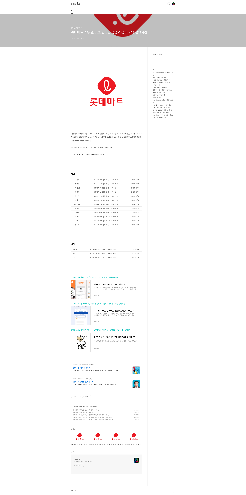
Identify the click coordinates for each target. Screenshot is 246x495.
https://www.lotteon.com (81, 365)
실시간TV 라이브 (164, 112)
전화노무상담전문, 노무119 (83, 381)
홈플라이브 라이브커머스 (159, 95)
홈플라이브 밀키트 (167, 110)
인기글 (160, 54)
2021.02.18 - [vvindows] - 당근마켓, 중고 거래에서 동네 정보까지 (94, 277)
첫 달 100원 (162, 92)
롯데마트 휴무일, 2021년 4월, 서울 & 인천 (85, 410)
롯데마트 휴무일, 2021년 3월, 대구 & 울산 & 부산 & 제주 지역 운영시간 (93, 420)
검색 (168, 3)
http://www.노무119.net (81, 378)
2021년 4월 (167, 82)
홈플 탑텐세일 (156, 77)
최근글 (155, 54)
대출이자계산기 (157, 90)
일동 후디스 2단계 (157, 107)
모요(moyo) (156, 112)
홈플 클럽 (163, 77)
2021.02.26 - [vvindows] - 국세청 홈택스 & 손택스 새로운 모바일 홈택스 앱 (98, 303)
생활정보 (76, 406)
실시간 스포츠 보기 (162, 117)
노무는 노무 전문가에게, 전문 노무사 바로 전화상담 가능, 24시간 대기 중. (96, 384)
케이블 (154, 82)
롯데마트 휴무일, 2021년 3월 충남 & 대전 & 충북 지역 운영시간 (91, 415)
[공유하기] (78, 396)
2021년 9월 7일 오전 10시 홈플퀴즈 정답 (163, 101)
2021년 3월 (156, 115)
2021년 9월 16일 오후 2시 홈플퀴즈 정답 (163, 74)
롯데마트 (82, 406)
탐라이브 (168, 105)
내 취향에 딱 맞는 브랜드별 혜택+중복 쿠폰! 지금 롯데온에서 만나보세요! (96, 370)
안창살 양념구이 (166, 80)
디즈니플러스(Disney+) (159, 105)
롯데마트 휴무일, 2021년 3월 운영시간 (84, 412)
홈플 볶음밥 (169, 115)
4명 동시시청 (156, 85)
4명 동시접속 (166, 107)
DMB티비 (155, 92)
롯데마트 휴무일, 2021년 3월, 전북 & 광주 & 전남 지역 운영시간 (91, 417)
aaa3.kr (75, 3)
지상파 (154, 117)
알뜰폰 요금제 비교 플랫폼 (160, 87)
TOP (173, 491)
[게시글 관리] (81, 396)
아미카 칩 (162, 115)
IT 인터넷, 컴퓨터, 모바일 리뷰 (83, 461)
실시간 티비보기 (157, 97)
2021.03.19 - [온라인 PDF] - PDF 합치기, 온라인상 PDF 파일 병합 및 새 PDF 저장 (100, 330)
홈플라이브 (160, 82)
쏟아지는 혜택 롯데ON (81, 368)
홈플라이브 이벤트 (167, 90)
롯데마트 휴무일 (157, 110)
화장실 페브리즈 (157, 80)
